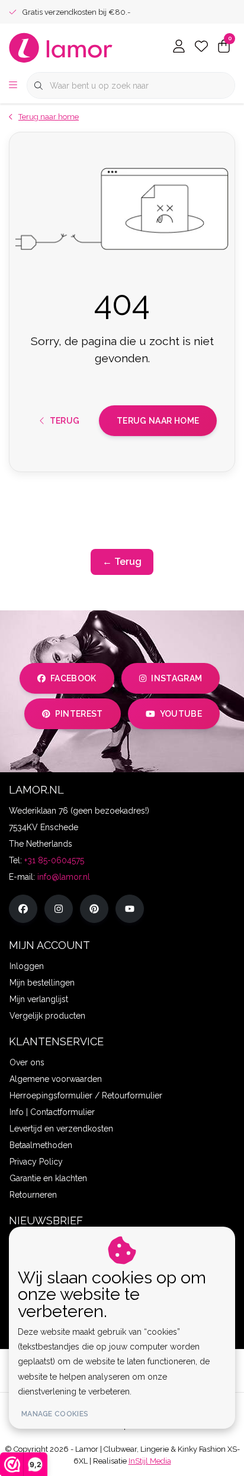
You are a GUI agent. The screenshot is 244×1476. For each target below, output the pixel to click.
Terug (64, 420)
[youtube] (129, 909)
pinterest (79, 714)
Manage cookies (54, 1414)
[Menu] (13, 86)
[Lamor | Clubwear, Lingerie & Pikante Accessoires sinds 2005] (61, 47)
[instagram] (58, 909)
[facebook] (23, 909)
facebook (73, 678)
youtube (181, 714)
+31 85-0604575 (54, 860)
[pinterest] (94, 909)
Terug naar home (158, 420)
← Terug (122, 561)
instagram (176, 678)
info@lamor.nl (63, 877)
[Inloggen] (179, 47)
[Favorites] (201, 47)
